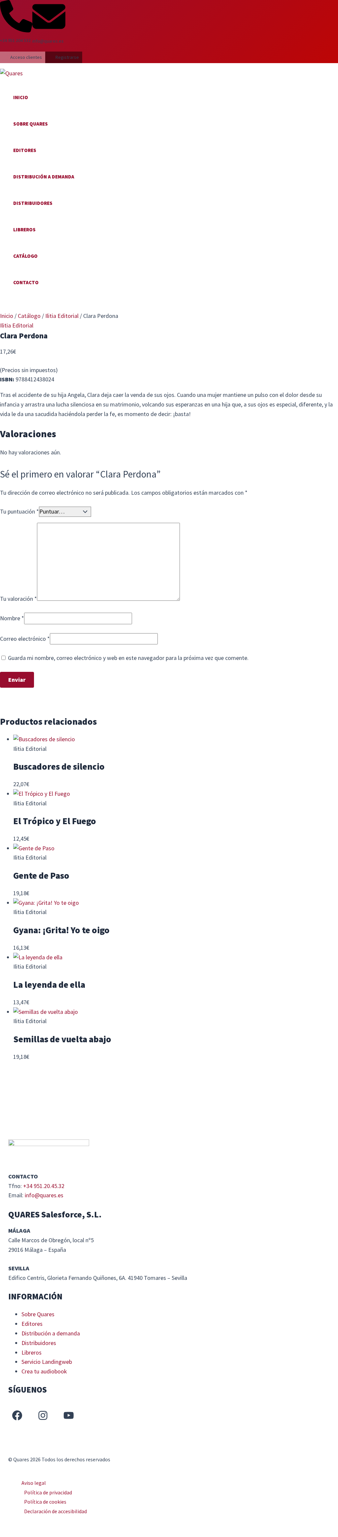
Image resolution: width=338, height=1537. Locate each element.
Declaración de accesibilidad (55, 1511)
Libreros (24, 229)
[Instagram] (43, 1415)
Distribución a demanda (43, 176)
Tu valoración (18, 598)
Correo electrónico (25, 638)
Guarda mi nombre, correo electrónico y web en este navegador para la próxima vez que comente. (128, 658)
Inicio (20, 97)
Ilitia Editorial (62, 316)
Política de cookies (45, 1501)
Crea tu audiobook (44, 1371)
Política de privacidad (48, 1492)
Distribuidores (32, 203)
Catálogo (25, 256)
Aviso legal (33, 1482)
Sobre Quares (30, 124)
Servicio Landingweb (46, 1361)
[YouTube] (69, 1415)
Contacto (26, 282)
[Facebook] (17, 1415)
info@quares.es (44, 1195)
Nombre (12, 618)
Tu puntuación (19, 511)
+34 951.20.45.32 (43, 1186)
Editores (24, 150)
